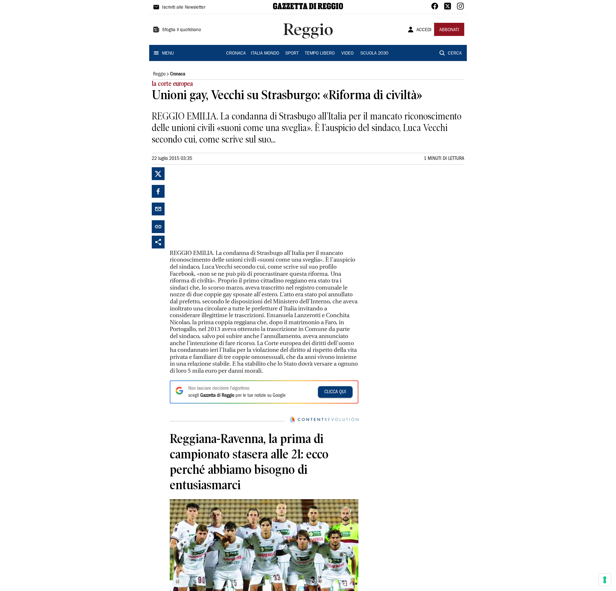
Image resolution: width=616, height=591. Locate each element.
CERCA (455, 53)
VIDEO (347, 53)
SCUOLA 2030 (374, 53)
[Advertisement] (218, 207)
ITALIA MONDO (265, 53)
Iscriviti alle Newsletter (183, 7)
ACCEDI (424, 30)
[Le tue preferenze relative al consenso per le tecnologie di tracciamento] (605, 580)
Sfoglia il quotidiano (181, 30)
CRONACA (236, 53)
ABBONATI (449, 30)
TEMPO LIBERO (320, 53)
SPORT (292, 53)
